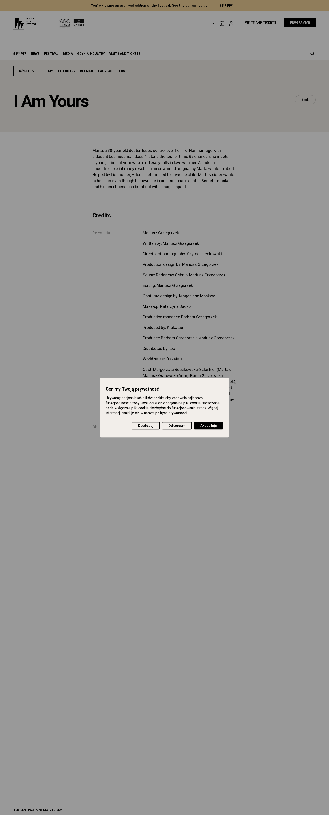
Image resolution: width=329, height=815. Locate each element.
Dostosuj (145, 425)
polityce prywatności (171, 413)
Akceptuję (208, 425)
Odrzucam (176, 425)
